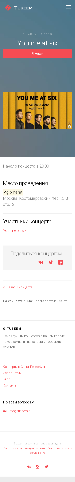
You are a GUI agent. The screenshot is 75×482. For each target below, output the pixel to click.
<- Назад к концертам (19, 287)
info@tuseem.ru (20, 411)
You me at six (15, 230)
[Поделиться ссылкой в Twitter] (50, 263)
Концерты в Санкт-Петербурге (25, 367)
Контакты (10, 385)
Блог (6, 379)
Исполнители (12, 373)
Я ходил (37, 53)
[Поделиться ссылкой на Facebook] (60, 263)
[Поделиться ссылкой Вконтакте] (40, 263)
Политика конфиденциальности (24, 448)
